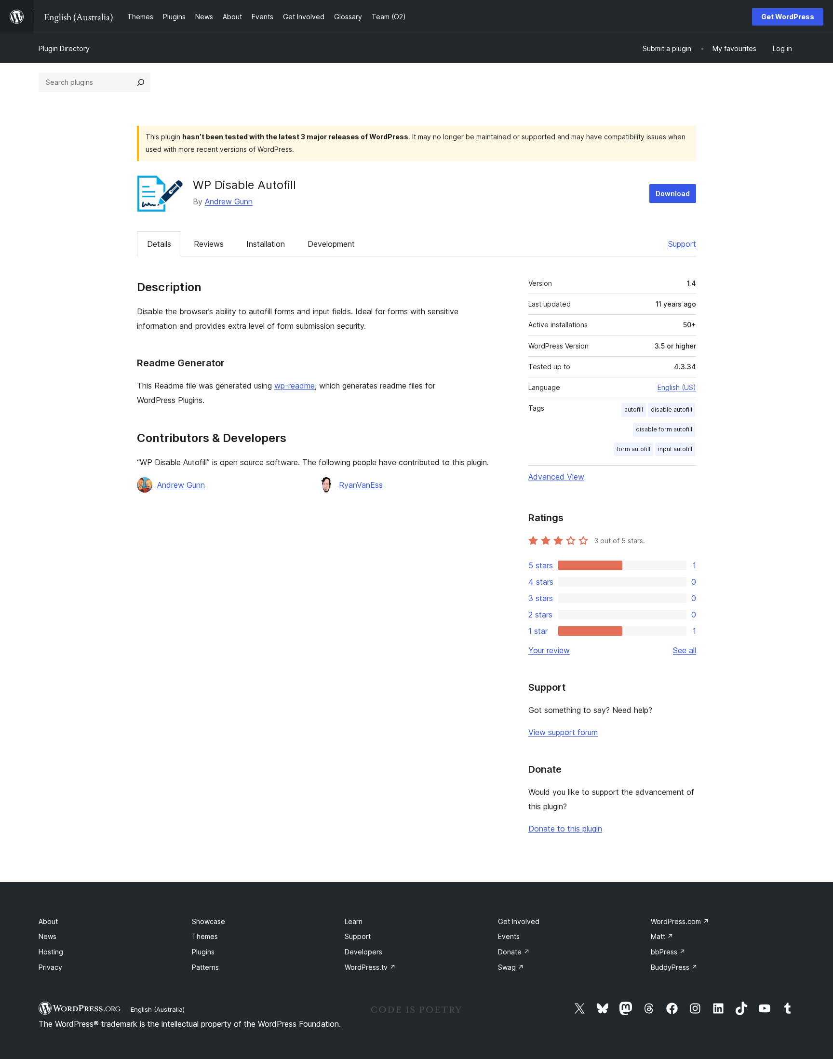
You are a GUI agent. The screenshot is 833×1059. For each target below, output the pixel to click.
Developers (363, 952)
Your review (549, 650)
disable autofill (671, 409)
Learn (354, 921)
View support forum (563, 732)
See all (684, 650)
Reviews (209, 244)
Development (331, 244)
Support (682, 244)
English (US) (677, 387)
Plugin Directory (64, 48)
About (48, 921)
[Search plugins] (140, 82)
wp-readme (294, 385)
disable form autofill (664, 429)
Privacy (50, 967)
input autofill (675, 449)
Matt (662, 936)
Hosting (51, 952)
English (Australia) (158, 1009)
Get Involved (518, 921)
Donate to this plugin (565, 828)
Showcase (208, 921)
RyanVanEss (361, 485)
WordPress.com (680, 921)
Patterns (205, 967)
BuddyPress (674, 967)
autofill (633, 409)
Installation (265, 244)
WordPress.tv (370, 967)
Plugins (203, 952)
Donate (514, 952)
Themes (205, 936)
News (47, 936)
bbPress (668, 952)
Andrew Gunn (229, 201)
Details (159, 244)
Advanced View (556, 477)
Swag (511, 967)
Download (673, 193)
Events (509, 936)
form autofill (633, 449)
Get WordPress (787, 17)
